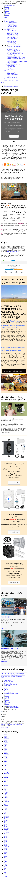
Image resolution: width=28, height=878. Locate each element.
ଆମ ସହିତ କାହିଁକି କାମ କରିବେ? (9, 649)
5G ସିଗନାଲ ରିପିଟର (11, 30)
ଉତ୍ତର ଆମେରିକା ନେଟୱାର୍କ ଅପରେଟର (16, 57)
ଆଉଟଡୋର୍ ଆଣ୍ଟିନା (11, 41)
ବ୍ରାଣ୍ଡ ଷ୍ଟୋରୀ (10, 24)
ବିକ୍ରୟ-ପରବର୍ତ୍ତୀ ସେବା (12, 74)
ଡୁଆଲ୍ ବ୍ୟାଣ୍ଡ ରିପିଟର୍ (12, 34)
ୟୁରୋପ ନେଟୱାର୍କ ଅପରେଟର (13, 56)
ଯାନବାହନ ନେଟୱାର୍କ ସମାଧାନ (13, 50)
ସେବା (5, 70)
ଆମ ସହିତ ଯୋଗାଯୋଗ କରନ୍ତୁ (11, 80)
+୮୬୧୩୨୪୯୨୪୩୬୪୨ (14, 707)
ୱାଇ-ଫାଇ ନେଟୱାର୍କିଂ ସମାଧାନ (14, 44)
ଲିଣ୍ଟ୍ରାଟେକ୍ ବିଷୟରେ (9, 21)
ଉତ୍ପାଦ (5, 688)
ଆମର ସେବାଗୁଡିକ (6, 617)
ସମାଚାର (5, 690)
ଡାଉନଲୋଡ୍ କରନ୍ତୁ (8, 692)
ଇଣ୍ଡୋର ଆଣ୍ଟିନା (11, 42)
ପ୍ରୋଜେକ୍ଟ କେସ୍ (11, 65)
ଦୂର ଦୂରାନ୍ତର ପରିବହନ (12, 49)
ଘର (4, 20)
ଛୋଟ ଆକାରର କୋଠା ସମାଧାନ (14, 46)
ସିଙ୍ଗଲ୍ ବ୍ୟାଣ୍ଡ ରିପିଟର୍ (12, 33)
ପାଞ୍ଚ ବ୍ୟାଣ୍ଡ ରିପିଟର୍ (12, 38)
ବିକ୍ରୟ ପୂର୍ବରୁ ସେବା (11, 73)
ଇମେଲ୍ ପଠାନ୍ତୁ (4, 727)
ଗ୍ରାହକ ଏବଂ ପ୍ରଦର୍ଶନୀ (12, 25)
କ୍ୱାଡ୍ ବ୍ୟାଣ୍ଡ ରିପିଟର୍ (12, 37)
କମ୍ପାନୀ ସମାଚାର (11, 66)
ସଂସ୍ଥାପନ (9, 76)
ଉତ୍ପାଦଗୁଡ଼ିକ (7, 29)
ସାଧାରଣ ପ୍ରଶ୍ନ (10, 28)
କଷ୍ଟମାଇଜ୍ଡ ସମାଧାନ (12, 26)
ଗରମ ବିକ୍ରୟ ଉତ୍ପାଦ (12, 32)
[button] (14, 136)
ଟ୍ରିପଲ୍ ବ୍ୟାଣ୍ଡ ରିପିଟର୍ (12, 36)
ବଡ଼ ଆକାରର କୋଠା (11, 48)
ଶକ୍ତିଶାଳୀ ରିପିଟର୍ (11, 40)
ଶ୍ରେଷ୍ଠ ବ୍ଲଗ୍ (11, 724)
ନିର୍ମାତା (5, 78)
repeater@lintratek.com (9, 5)
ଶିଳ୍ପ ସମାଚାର (10, 68)
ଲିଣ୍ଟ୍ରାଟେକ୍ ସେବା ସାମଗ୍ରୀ (10, 684)
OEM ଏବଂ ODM (11, 72)
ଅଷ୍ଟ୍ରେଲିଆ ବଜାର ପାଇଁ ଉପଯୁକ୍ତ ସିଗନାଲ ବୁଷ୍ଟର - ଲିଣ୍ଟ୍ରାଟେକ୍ (17, 62)
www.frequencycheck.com (13, 251)
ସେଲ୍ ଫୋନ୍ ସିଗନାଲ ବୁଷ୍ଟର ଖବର (12, 64)
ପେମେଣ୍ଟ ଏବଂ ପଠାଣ (12, 77)
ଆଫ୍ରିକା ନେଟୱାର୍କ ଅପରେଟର (14, 52)
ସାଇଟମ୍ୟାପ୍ (3, 724)
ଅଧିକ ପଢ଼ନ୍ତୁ (4, 628)
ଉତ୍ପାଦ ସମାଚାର (10, 69)
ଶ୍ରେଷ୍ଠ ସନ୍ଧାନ (19, 724)
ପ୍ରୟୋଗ (6, 689)
